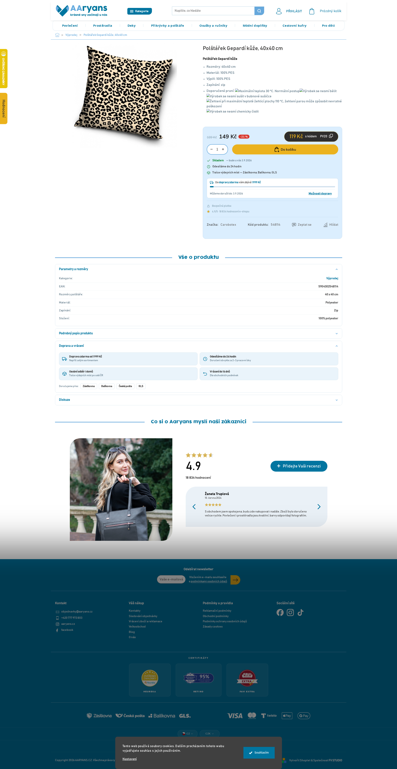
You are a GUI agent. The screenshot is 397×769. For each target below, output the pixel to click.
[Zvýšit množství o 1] (223, 149)
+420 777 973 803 (71, 617)
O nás (132, 637)
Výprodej (332, 278)
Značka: (221, 224)
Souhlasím (261, 752)
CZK (208, 733)
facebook (67, 630)
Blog (132, 632)
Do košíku (288, 149)
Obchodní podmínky (216, 616)
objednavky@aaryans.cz (77, 611)
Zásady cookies (213, 626)
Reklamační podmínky (217, 610)
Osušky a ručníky (213, 25)
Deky (132, 25)
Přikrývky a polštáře (167, 25)
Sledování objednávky (143, 616)
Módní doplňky (255, 25)
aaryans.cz (68, 623)
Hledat (259, 11)
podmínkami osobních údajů (209, 581)
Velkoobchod (137, 626)
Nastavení (130, 759)
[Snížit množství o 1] (211, 149)
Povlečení (70, 25)
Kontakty (134, 610)
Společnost (327, 760)
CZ (188, 733)
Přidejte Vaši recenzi (302, 466)
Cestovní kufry (295, 25)
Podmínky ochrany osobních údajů (225, 621)
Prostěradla (102, 25)
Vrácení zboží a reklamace (145, 621)
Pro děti (328, 25)
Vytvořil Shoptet (300, 760)
